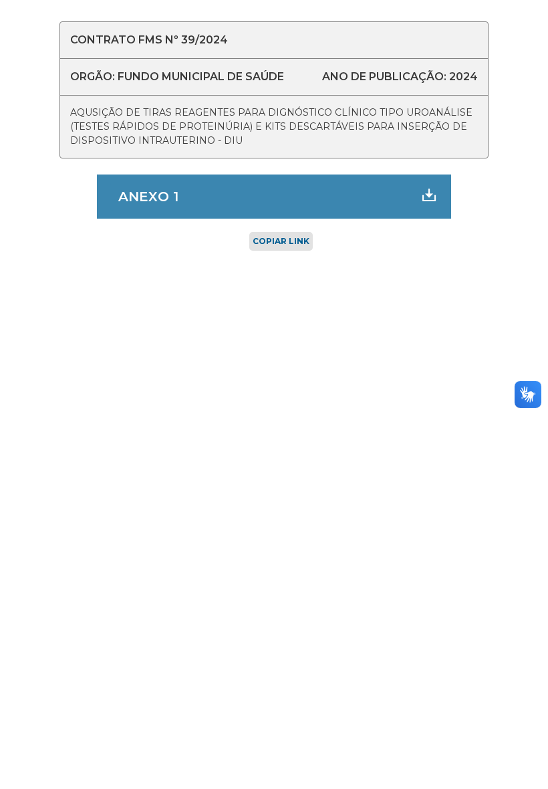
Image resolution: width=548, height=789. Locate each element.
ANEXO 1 (148, 197)
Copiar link (281, 241)
